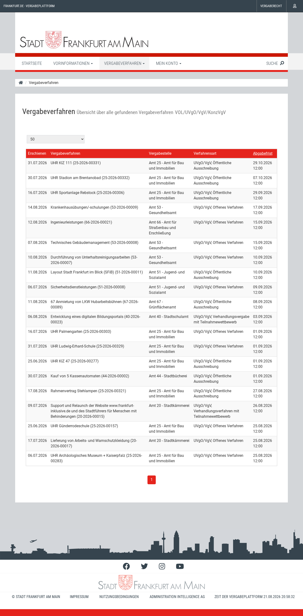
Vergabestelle (160, 153)
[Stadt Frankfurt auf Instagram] (162, 566)
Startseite (32, 63)
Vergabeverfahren (65, 153)
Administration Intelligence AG (177, 596)
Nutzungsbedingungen (119, 596)
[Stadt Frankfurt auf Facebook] (126, 566)
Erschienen (37, 153)
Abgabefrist (262, 153)
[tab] (32, 63)
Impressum (79, 596)
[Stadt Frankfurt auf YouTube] (180, 566)
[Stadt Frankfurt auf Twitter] (144, 566)
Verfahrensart (205, 153)
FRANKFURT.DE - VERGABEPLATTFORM (29, 6)
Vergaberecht (271, 6)
